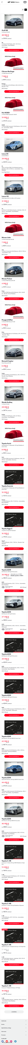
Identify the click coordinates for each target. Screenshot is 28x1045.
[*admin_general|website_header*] (25, 2)
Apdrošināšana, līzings (6, 1027)
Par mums (3, 1035)
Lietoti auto (3, 1020)
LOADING (14, 1012)
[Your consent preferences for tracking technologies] (7, 1042)
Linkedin (15, 1041)
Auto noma (3, 1031)
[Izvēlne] (2, 2)
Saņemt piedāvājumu (14, 50)
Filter (25, 10)
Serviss (2, 1024)
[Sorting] (23, 10)
